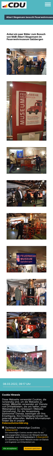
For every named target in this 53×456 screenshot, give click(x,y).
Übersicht (11, 430)
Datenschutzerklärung (15, 422)
